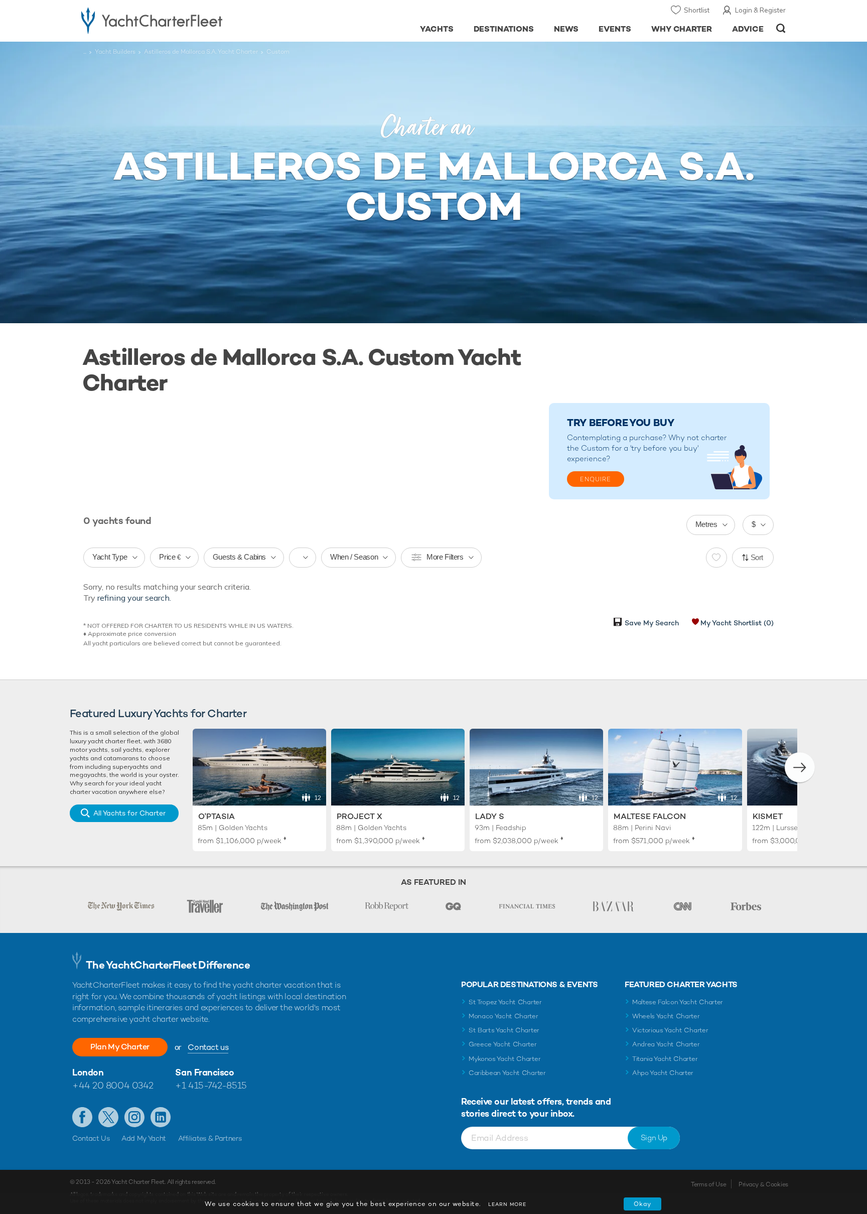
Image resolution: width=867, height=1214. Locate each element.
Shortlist (696, 10)
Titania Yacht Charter (664, 1058)
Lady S (489, 816)
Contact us (208, 1047)
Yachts (437, 29)
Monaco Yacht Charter (503, 1016)
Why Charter (681, 29)
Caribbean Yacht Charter (507, 1072)
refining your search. (134, 598)
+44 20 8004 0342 (113, 1085)
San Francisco (204, 1072)
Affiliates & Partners (210, 1138)
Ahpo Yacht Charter (662, 1072)
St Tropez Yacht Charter (505, 1002)
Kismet (768, 816)
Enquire (595, 479)
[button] (800, 767)
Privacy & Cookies (763, 1184)
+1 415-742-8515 (210, 1085)
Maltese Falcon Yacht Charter (677, 1002)
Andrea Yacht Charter (666, 1044)
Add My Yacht (143, 1138)
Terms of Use (708, 1184)
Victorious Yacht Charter (670, 1030)
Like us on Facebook (82, 1117)
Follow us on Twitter (108, 1117)
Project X (359, 816)
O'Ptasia (216, 816)
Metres (706, 524)
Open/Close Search (781, 28)
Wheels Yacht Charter (666, 1016)
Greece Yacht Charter (503, 1044)
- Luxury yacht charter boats (183, 20)
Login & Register (760, 10)
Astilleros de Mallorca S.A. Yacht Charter (201, 52)
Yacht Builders (115, 52)
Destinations (504, 29)
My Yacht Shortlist (737, 622)
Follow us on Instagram (134, 1117)
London (87, 1072)
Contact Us (91, 1138)
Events (615, 29)
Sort (757, 557)
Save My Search (652, 622)
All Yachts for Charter (129, 813)
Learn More (507, 1204)
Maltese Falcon (650, 816)
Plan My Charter (120, 1046)
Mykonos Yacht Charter (504, 1058)
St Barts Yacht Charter (504, 1030)
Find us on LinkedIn (161, 1117)
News (566, 29)
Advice (748, 29)
